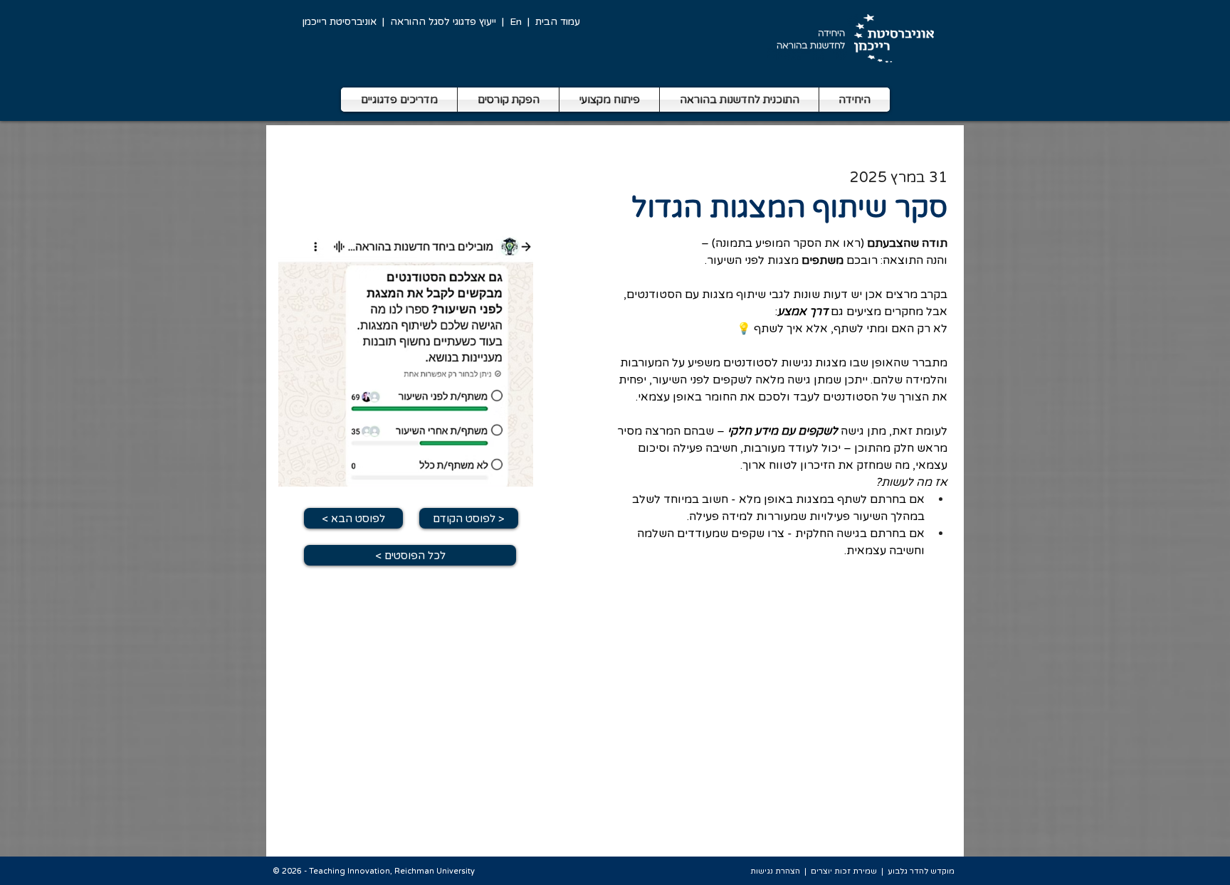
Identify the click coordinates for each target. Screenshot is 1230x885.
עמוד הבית (557, 22)
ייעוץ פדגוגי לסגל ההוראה (443, 22)
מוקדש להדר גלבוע (921, 871)
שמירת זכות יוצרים (844, 871)
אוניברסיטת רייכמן (340, 22)
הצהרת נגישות (775, 871)
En (516, 22)
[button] (399, 100)
